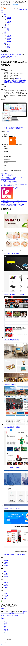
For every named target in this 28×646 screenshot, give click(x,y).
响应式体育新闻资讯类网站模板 (12, 467)
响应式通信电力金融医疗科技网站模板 (14, 294)
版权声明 (6, 596)
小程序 (8, 44)
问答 (5, 32)
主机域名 (9, 19)
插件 (8, 30)
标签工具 (9, 41)
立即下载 (8, 57)
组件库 (8, 46)
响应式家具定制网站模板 (10, 384)
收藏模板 (6, 151)
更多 (5, 43)
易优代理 (9, 22)
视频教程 (9, 35)
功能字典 (6, 587)
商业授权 (9, 18)
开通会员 (6, 562)
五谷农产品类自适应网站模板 (11, 253)
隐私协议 (6, 598)
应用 (5, 27)
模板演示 (3, 57)
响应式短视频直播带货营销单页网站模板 (14, 554)
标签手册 (6, 584)
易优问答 (6, 582)
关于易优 (6, 593)
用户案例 (6, 573)
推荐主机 (6, 565)
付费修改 (6, 629)
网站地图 (3, 615)
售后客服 (6, 626)
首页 (2, 54)
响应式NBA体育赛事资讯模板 (11, 340)
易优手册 (9, 40)
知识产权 (6, 595)
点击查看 (15, 4)
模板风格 (5, 54)
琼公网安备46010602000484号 (16, 613)
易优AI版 (9, 24)
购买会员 (18, 78)
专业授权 (9, 21)
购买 (5, 16)
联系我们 (3, 608)
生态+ (5, 25)
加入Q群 (6, 574)
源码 (8, 29)
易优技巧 (9, 36)
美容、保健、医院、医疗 (15, 54)
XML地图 (8, 615)
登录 (2, 10)
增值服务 (6, 576)
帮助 (5, 33)
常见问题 (9, 38)
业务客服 (6, 623)
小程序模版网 (14, 615)
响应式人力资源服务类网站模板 (12, 508)
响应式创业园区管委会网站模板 (12, 427)
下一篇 (12, 128)
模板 (5, 14)
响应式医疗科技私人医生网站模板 (10, 56)
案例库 (8, 47)
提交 (5, 165)
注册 (2, 12)
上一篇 (13, 127)
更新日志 (6, 571)
